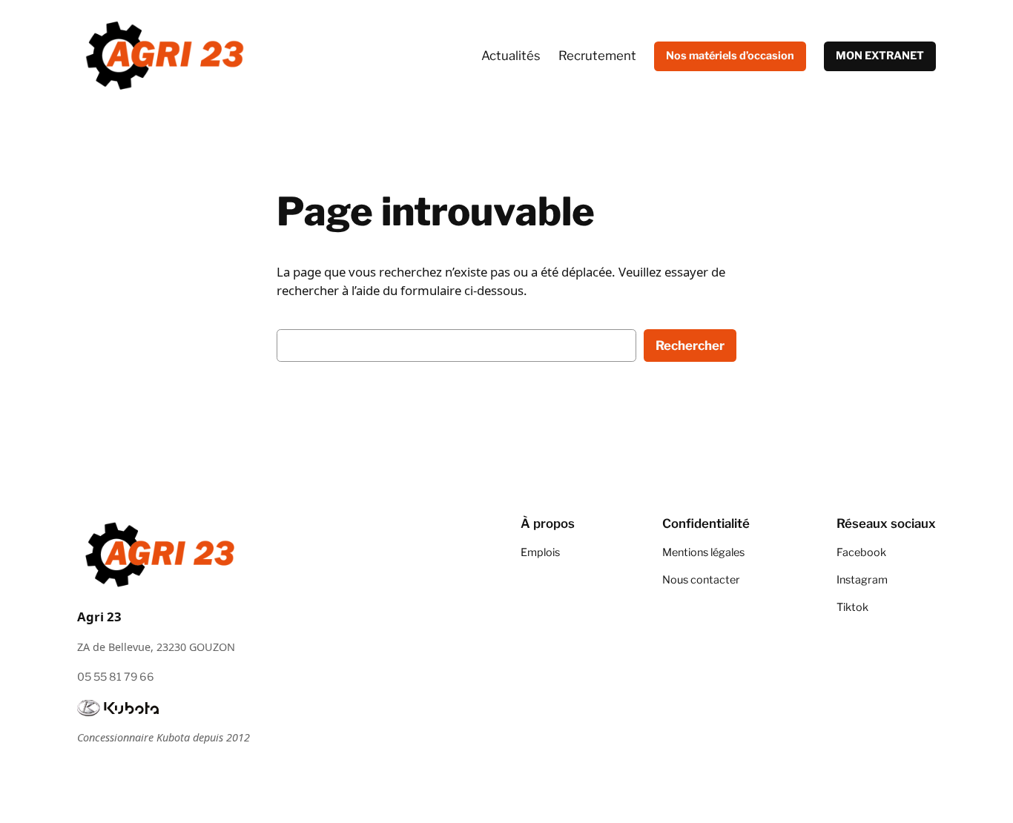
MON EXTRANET (880, 55)
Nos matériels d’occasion (730, 55)
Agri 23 (99, 616)
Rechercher (690, 345)
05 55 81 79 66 (115, 677)
